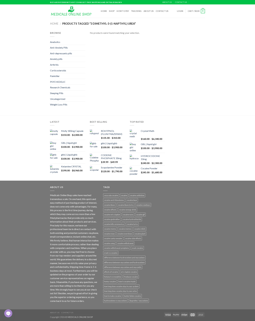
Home (104, 11)
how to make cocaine (112, 296)
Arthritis (54, 64)
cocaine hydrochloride (132, 219)
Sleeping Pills (56, 93)
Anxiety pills (56, 59)
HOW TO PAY (123, 11)
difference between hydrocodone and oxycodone (124, 257)
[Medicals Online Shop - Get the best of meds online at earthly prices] (71, 11)
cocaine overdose (124, 234)
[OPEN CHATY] (8, 313)
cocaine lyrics (132, 224)
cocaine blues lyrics (126, 205)
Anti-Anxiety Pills (59, 47)
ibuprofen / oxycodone (139, 300)
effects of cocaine (111, 272)
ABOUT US (167, 2)
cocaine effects (110, 209)
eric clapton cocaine (129, 272)
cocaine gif (140, 214)
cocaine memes (125, 229)
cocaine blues (109, 205)
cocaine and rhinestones (114, 200)
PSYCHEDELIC (58, 81)
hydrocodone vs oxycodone (115, 300)
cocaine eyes (128, 214)
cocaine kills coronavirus (114, 224)
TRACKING (136, 11)
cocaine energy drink (127, 209)
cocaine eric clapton (112, 214)
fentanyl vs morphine (112, 277)
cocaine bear (132, 200)
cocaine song (109, 243)
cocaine (124, 195)
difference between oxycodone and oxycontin (122, 267)
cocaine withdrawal (125, 243)
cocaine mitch (139, 229)
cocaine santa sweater (113, 238)
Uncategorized (57, 98)
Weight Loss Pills (58, 104)
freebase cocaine (131, 277)
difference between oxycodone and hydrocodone (124, 262)
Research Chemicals (60, 87)
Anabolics (55, 42)
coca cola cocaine (111, 195)
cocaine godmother (112, 219)
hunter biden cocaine (132, 296)
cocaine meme (110, 229)
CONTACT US (181, 2)
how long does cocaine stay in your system (121, 286)
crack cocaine (137, 248)
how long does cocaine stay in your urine (120, 291)
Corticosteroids (58, 70)
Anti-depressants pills (61, 53)
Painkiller (55, 76)
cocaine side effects (133, 238)
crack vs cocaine (110, 253)
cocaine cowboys (143, 205)
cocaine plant (140, 234)
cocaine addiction (137, 195)
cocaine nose (109, 234)
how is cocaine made (126, 281)
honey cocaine (110, 281)
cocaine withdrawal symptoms (116, 248)
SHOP (112, 11)
